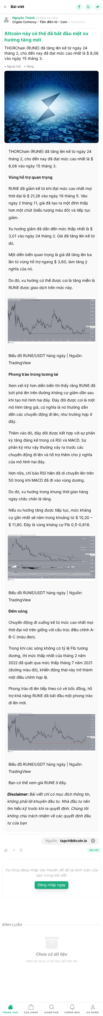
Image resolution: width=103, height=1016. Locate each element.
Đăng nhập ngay (51, 885)
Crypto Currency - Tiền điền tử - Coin (39, 22)
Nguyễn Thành (23, 18)
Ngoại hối (14, 66)
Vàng (30, 66)
